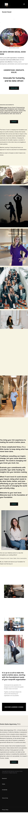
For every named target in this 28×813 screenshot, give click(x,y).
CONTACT (14, 121)
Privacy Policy (5, 809)
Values (3, 784)
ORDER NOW (14, 88)
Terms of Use (5, 798)
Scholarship (4, 789)
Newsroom (4, 778)
